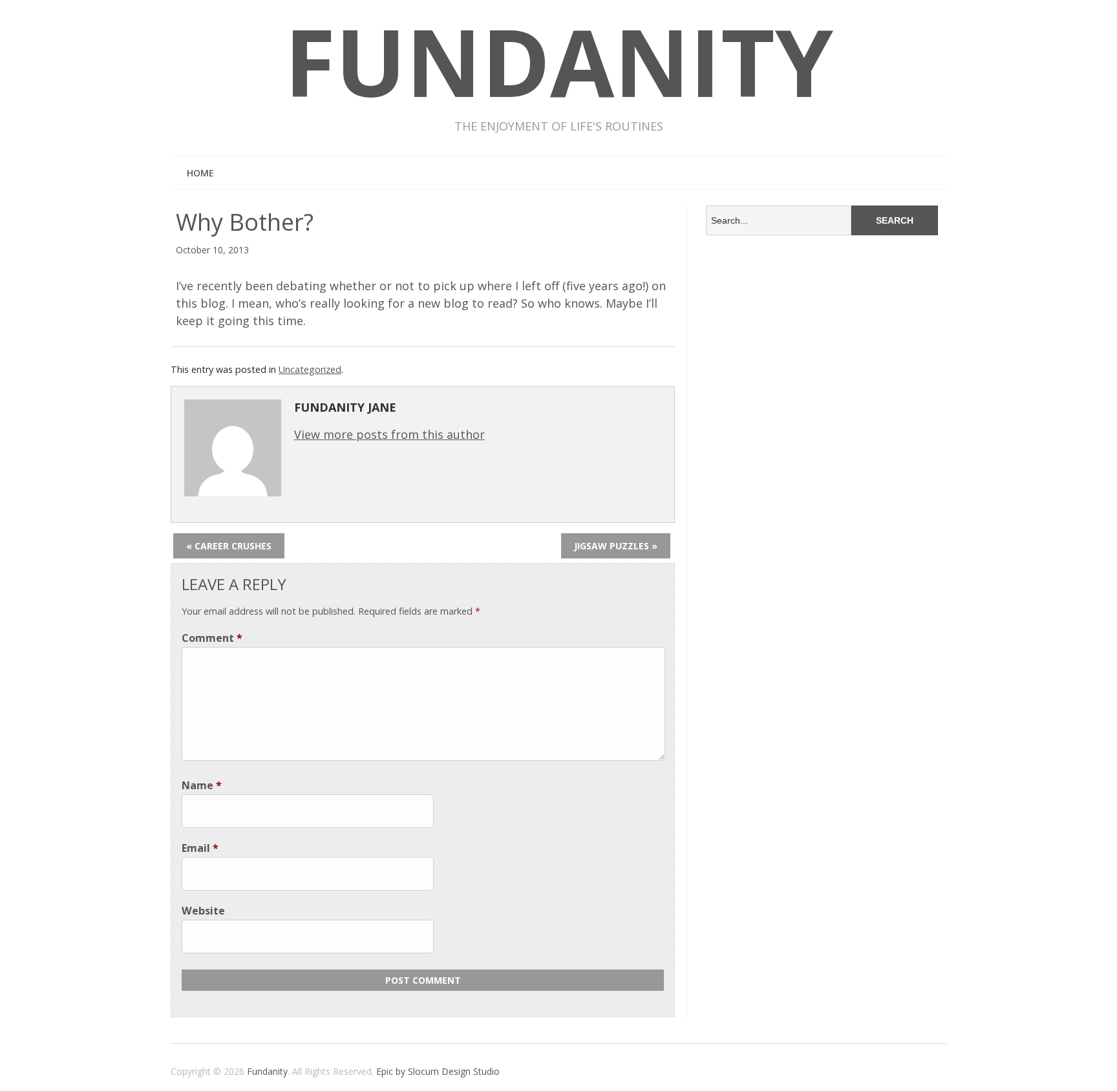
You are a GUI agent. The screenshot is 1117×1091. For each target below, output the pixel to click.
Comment (212, 638)
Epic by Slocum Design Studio (438, 1071)
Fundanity (267, 1071)
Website (203, 911)
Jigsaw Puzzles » (615, 546)
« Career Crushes (228, 546)
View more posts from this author (389, 434)
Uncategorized (310, 369)
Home (200, 173)
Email (200, 848)
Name (202, 785)
